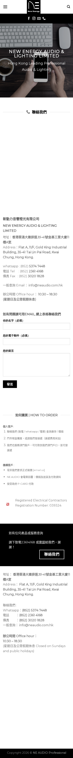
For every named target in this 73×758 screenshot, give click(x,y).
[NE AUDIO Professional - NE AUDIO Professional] (33, 7)
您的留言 (8, 350)
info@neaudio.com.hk (46, 285)
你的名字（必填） (14, 320)
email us (39, 470)
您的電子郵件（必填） (16, 335)
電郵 (9, 470)
